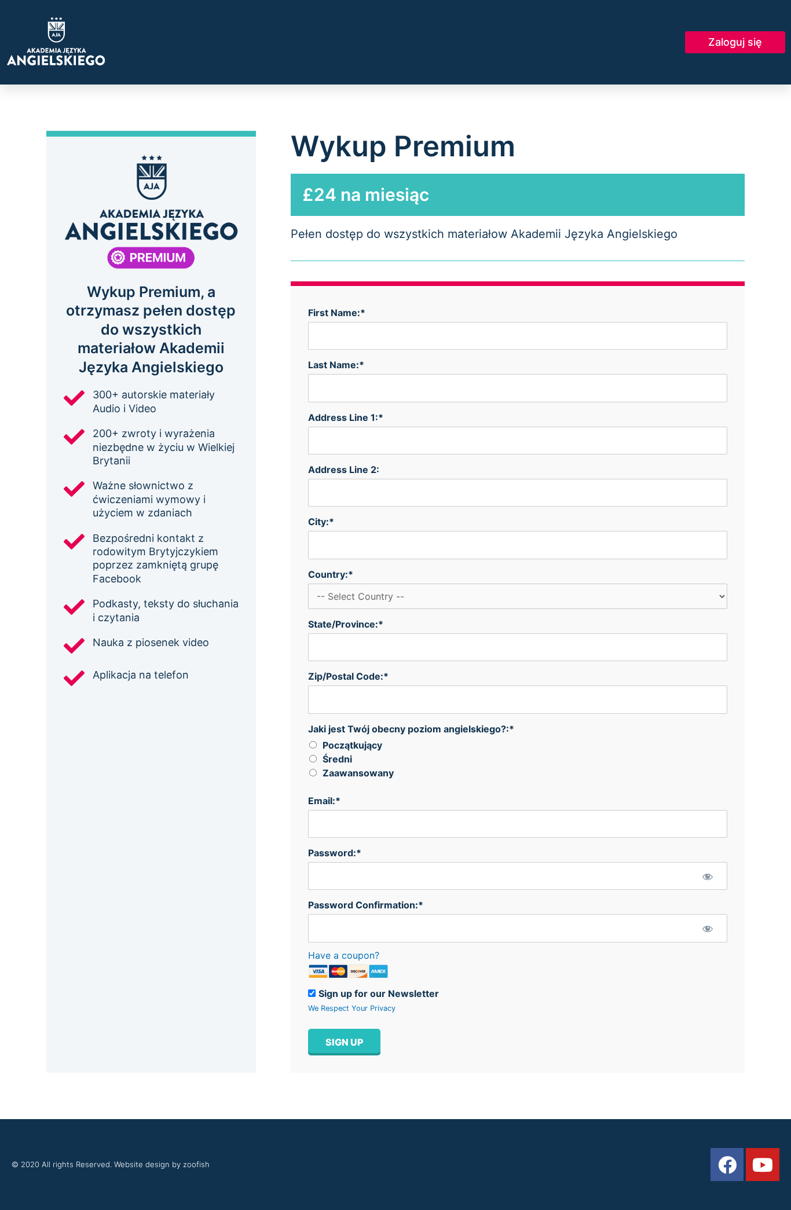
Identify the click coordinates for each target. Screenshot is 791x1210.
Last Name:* (336, 365)
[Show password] (707, 876)
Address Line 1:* (345, 417)
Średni (337, 759)
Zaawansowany (358, 773)
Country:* (330, 574)
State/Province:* (345, 624)
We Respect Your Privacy (351, 1008)
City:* (321, 521)
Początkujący (352, 745)
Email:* (324, 800)
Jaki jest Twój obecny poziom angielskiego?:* (411, 729)
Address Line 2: (343, 469)
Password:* (334, 853)
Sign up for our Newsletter (378, 993)
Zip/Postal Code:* (348, 676)
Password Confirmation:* (365, 905)
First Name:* (336, 312)
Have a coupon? (343, 955)
